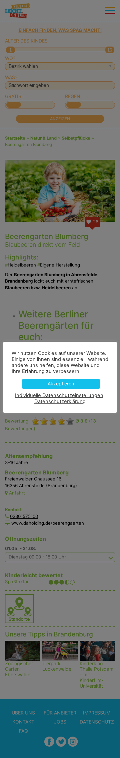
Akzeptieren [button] (61, 383)
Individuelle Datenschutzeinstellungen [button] (59, 395)
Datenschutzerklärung (60, 401)
